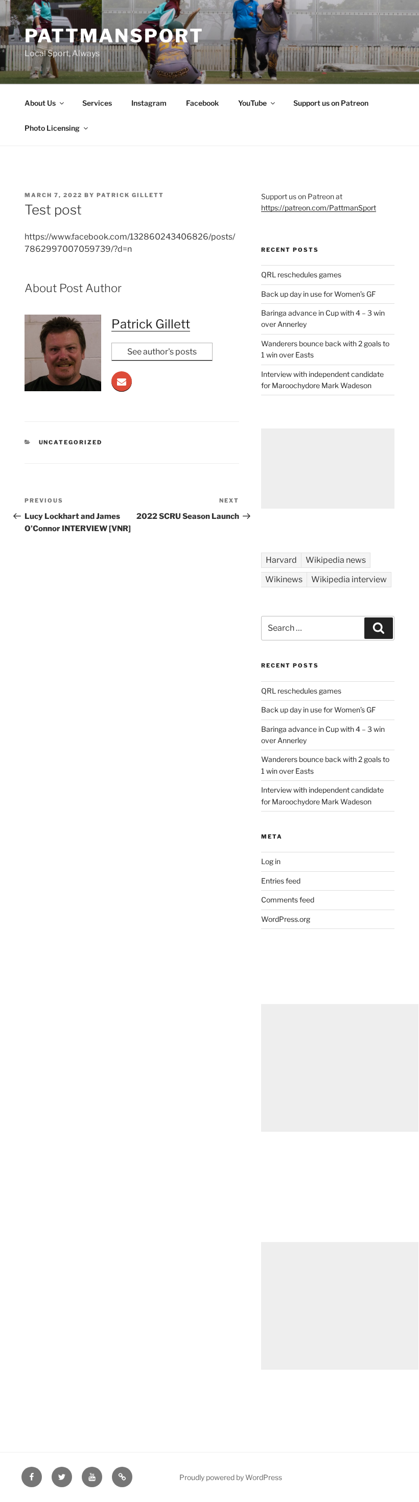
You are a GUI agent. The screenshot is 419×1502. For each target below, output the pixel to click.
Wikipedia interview (349, 579)
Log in (271, 861)
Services (97, 103)
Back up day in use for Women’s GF (318, 294)
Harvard (281, 560)
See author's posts (162, 351)
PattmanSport (114, 36)
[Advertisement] (327, 468)
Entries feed (280, 880)
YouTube (252, 103)
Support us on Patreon (330, 103)
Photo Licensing (52, 128)
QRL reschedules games (301, 274)
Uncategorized (71, 442)
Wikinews (283, 579)
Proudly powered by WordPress (230, 1477)
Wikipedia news (336, 560)
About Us (40, 103)
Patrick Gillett (130, 195)
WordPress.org (285, 919)
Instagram (149, 103)
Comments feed (287, 899)
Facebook (202, 103)
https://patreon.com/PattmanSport (318, 207)
